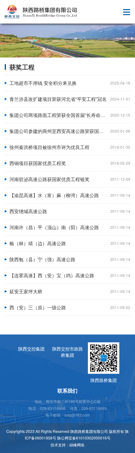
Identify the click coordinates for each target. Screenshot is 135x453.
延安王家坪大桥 (25, 291)
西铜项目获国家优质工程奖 (37, 163)
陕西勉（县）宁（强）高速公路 (42, 259)
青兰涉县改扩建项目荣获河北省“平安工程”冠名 (58, 99)
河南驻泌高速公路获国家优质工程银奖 (49, 179)
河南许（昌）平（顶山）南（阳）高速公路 (54, 227)
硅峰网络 (76, 444)
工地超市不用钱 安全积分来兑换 (43, 83)
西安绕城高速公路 (28, 211)
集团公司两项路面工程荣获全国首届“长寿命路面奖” (62, 115)
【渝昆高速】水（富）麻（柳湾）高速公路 (54, 195)
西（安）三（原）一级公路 (37, 307)
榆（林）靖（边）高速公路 (37, 243)
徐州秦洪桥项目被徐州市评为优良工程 (49, 147)
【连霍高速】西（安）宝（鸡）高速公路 (51, 275)
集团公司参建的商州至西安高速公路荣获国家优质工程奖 (68, 131)
